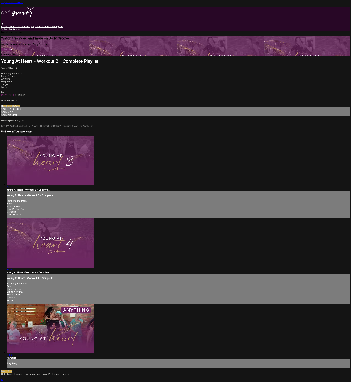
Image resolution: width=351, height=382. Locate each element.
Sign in (59, 26)
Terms (10, 374)
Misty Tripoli (7, 94)
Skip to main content (12, 2)
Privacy (18, 374)
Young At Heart (8, 68)
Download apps (26, 26)
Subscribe (6, 49)
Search (14, 26)
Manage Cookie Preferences (46, 374)
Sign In (16, 29)
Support (39, 26)
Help (4, 374)
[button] (2, 24)
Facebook (6, 106)
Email (17, 106)
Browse (5, 26)
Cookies (26, 374)
